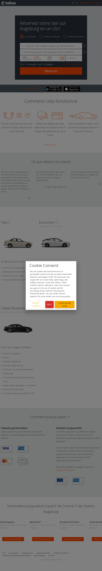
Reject (49, 304)
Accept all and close (65, 304)
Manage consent (36, 304)
